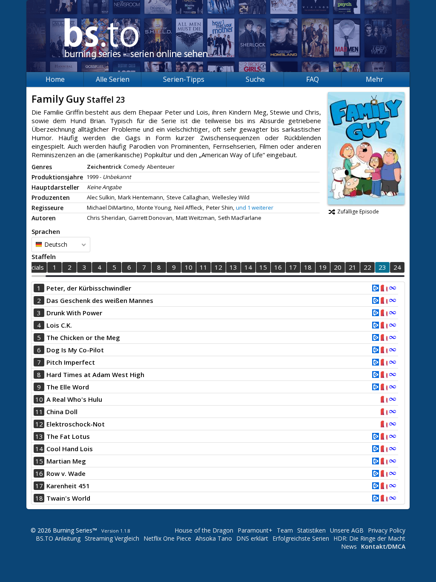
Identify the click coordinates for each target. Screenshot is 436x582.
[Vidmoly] (384, 289)
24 (397, 267)
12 (218, 267)
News (349, 546)
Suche (255, 79)
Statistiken (311, 530)
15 (263, 267)
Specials (32, 267)
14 (248, 267)
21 (352, 267)
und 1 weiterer (254, 207)
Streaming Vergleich (112, 538)
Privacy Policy (386, 530)
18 (308, 267)
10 (188, 267)
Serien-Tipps (183, 79)
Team (285, 530)
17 (293, 267)
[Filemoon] (392, 289)
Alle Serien (112, 79)
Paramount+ (255, 530)
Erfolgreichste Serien (300, 538)
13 (233, 267)
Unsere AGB (347, 530)
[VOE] (375, 289)
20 (337, 267)
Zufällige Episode (358, 211)
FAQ (312, 79)
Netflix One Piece (167, 538)
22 (367, 267)
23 (382, 267)
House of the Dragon (204, 530)
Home (55, 79)
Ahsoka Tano (213, 538)
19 (323, 267)
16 (278, 267)
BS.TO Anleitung (58, 538)
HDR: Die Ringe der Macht (369, 538)
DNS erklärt (252, 538)
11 (203, 267)
